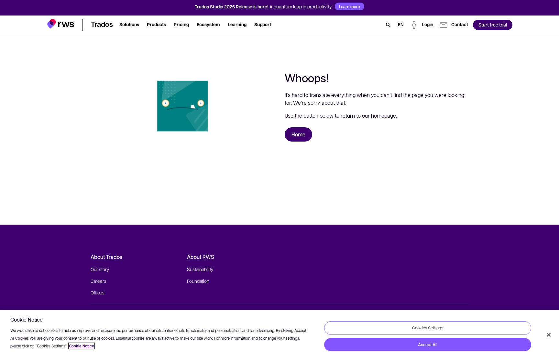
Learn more (349, 6)
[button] (61, 23)
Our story (100, 269)
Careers (98, 281)
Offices (97, 292)
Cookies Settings (427, 328)
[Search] (388, 25)
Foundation (198, 281)
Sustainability (200, 269)
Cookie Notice (81, 346)
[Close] (549, 335)
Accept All (427, 344)
